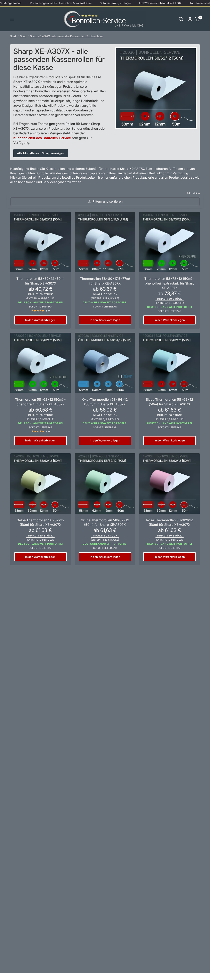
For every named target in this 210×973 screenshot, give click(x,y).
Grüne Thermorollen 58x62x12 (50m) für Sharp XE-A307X (105, 522)
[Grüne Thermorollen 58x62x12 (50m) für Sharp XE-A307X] (105, 483)
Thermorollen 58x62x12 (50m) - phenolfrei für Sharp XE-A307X (40, 401)
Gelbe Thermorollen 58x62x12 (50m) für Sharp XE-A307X (40, 522)
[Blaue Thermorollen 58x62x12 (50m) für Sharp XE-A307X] (169, 363)
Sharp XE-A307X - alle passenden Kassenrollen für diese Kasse (66, 36)
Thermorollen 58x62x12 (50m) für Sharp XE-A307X (40, 281)
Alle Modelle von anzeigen (40, 153)
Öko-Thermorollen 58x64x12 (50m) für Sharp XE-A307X (105, 401)
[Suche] (181, 19)
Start (13, 36)
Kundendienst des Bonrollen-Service (42, 138)
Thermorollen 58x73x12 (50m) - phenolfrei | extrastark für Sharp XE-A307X (169, 283)
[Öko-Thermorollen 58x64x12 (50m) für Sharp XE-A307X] (105, 363)
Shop (23, 36)
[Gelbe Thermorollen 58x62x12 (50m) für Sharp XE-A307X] (40, 483)
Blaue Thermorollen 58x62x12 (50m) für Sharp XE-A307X (169, 401)
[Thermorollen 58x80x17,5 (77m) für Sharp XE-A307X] (105, 242)
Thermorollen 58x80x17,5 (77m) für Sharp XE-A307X (105, 281)
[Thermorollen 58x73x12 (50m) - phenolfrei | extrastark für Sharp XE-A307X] (169, 242)
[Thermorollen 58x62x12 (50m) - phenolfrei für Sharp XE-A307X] (40, 363)
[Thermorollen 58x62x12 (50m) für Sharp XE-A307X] (40, 242)
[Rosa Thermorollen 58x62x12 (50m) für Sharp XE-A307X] (169, 483)
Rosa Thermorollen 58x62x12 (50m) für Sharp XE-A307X (169, 522)
